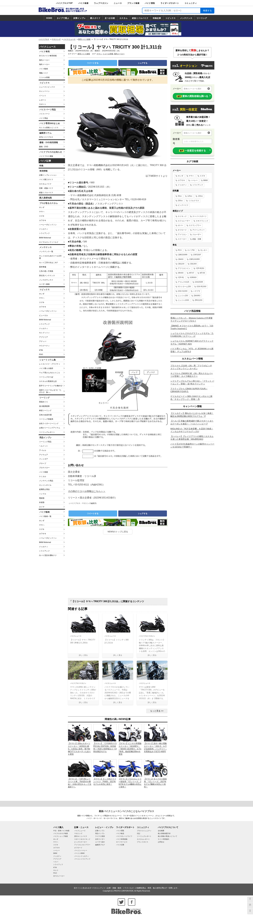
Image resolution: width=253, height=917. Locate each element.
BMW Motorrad (45, 238)
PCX (180, 250)
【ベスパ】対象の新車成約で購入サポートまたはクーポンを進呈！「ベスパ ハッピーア (191, 422)
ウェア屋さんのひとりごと (49, 373)
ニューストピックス (47, 87)
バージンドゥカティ (81, 856)
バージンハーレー (80, 850)
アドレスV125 (183, 282)
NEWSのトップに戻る (118, 531)
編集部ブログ (100, 845)
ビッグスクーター (80, 842)
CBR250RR (182, 255)
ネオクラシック (202, 221)
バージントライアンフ (82, 859)
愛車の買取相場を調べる (192, 96)
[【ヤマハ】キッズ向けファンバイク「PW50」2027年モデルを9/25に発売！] (105, 768)
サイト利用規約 (163, 839)
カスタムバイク (45, 184)
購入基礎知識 (45, 198)
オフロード (182, 230)
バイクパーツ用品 (47, 109)
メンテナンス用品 (46, 481)
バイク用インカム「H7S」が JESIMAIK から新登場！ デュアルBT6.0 (191, 350)
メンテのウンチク (46, 280)
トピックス (170, 18)
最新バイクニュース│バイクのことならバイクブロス (126, 811)
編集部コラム (45, 133)
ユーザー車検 (44, 284)
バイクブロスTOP (64, 3)
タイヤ (41, 507)
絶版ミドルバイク (140, 18)
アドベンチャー (198, 230)
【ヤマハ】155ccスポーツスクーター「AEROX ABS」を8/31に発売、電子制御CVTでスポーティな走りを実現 (79, 748)
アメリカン (182, 234)
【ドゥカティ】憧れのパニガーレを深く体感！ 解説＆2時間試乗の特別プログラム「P (191, 414)
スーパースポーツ (199, 216)
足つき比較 (110, 18)
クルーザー (196, 234)
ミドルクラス (193, 201)
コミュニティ (191, 3)
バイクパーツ (44, 114)
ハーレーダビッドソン (48, 225)
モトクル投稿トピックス (48, 128)
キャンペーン (44, 91)
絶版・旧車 (196, 239)
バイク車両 (44, 51)
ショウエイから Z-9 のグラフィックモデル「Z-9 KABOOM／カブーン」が (192, 334)
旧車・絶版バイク (46, 188)
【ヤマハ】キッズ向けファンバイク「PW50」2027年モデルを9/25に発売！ (104, 781)
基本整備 (42, 267)
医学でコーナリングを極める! (50, 386)
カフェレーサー (184, 221)
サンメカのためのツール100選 (50, 257)
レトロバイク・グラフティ (49, 364)
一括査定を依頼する (193, 150)
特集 (41, 165)
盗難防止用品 (44, 489)
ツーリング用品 (45, 442)
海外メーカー (44, 64)
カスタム (123, 18)
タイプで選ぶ (63, 18)
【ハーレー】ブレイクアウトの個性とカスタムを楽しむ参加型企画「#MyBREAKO (191, 437)
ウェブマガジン (101, 3)
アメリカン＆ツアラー (82, 845)
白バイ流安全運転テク (48, 555)
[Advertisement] (117, 567)
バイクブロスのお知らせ (50, 152)
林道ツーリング (45, 410)
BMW (205, 180)
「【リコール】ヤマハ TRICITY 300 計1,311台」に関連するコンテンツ (106, 601)
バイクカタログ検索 (60, 833)
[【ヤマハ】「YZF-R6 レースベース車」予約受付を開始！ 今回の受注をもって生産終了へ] (79, 768)
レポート (42, 100)
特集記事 (157, 18)
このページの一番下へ (250, 911)
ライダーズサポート (170, 3)
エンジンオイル (45, 485)
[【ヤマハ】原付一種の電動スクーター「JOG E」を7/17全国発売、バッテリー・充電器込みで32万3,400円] (155, 732)
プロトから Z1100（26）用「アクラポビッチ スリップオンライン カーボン (191, 367)
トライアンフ (44, 233)
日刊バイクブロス (46, 137)
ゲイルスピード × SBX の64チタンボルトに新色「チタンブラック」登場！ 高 (191, 397)
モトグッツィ (44, 333)
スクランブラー (195, 225)
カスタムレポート (143, 839)
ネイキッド (182, 216)
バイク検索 (83, 3)
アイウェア (43, 455)
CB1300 (193, 264)
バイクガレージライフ (124, 836)
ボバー (180, 225)
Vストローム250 (184, 287)
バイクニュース (69, 39)
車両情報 (43, 171)
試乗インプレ (79, 18)
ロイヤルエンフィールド (48, 242)
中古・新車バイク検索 (61, 831)
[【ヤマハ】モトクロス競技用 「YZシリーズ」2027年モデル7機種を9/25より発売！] (155, 768)
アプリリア (43, 337)
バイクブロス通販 (46, 156)
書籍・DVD (43, 147)
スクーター (182, 239)
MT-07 (191, 273)
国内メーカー (44, 60)
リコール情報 (44, 77)
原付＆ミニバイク (80, 836)
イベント (42, 96)
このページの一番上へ (250, 899)
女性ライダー (100, 839)
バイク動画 (43, 69)
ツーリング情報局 (46, 419)
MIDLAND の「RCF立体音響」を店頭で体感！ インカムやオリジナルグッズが (191, 430)
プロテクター (44, 468)
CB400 (180, 259)
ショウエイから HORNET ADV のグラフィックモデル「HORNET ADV (191, 342)
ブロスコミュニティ (144, 831)
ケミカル (42, 476)
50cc (180, 196)
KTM (41, 350)
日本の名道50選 (45, 415)
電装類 (41, 498)
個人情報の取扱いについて (167, 836)
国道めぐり (43, 402)
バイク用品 (43, 118)
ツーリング (202, 18)
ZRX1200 (198, 300)
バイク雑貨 (43, 472)
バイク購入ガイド (46, 179)
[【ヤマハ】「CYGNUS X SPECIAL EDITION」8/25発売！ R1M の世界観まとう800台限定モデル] (105, 732)
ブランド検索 (133, 3)
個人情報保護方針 (164, 833)
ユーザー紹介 (100, 842)
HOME (49, 18)
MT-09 (202, 273)
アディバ (42, 341)
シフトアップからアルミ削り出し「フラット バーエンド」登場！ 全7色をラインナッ (192, 382)
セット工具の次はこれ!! (48, 262)
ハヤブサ (196, 291)
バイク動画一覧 (45, 516)
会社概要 (161, 831)
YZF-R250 (200, 268)
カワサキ (42, 220)
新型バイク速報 (84, 39)
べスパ (55, 862)
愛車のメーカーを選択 (192, 89)
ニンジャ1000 (183, 300)
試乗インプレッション (48, 175)
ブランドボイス (142, 842)
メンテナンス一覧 (46, 251)
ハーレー (194, 180)
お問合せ (161, 842)
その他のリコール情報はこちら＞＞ (86, 491)
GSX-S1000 (182, 291)
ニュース (118, 3)
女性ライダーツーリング (48, 423)
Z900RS (197, 296)
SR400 (180, 273)
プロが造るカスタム (48, 203)
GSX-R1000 (201, 287)
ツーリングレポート (47, 432)
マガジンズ (56, 39)
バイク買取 (150, 3)
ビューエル (43, 315)
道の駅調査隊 (44, 406)
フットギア (43, 459)
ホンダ (41, 207)
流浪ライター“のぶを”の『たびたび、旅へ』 (50, 391)
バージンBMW (79, 853)
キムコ (55, 870)
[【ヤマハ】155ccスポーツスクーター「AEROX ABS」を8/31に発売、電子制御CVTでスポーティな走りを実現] (79, 732)
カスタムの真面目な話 (48, 381)
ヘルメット (43, 446)
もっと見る (155, 711)
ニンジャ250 (183, 296)
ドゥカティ (43, 229)
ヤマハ (41, 212)
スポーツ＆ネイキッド (82, 839)
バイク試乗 (120, 845)
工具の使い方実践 (46, 271)
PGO (41, 354)
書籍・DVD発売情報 (48, 142)
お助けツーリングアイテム (49, 428)
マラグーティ (44, 346)
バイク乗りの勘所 (46, 368)
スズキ (41, 216)
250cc (180, 201)
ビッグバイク (183, 205)
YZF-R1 (181, 277)
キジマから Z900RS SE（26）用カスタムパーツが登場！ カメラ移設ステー (191, 374)
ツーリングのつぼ (46, 377)
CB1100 (181, 264)
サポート (42, 104)
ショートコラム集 (47, 360)
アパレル (42, 450)
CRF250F (197, 255)
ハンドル (42, 494)
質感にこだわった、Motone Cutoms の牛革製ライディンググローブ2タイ (191, 319)
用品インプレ (45, 437)
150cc (200, 196)
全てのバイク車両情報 (48, 56)
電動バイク (43, 73)
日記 (138, 833)
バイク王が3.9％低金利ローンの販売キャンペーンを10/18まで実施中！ (192, 445)
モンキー (203, 250)
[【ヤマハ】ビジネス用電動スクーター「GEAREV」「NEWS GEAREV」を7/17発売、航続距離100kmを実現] (130, 732)
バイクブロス (44, 39)
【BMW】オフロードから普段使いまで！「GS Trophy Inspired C (191, 327)
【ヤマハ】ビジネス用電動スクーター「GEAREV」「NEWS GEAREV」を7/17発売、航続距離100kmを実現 (130, 748)
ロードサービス (121, 842)
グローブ (42, 463)
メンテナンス (186, 18)
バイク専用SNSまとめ (49, 123)
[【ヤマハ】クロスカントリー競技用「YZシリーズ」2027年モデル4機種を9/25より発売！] (130, 768)
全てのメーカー (59, 876)
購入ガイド (95, 18)
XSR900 (193, 277)
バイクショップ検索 (60, 836)
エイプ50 (191, 250)
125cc (189, 196)
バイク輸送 (120, 833)
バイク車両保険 (121, 839)
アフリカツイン (184, 268)
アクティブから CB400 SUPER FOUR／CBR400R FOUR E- (189, 390)
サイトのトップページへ (250, 905)
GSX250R (199, 282)
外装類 (41, 502)
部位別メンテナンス (47, 276)
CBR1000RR (194, 259)
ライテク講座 (100, 836)
